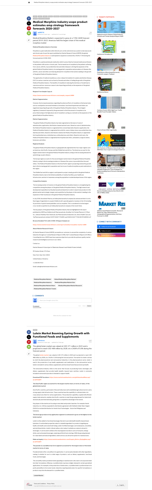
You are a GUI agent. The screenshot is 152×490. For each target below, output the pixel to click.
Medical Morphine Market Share (44, 285)
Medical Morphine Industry (43, 282)
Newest (89, 305)
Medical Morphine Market (42, 279)
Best (80, 305)
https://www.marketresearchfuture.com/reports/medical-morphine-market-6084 (59, 224)
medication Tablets (66, 16)
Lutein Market (38, 475)
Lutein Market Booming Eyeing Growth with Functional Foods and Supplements (61, 335)
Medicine (56, 16)
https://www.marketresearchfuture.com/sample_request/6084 (53, 95)
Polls (40, 16)
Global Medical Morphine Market (65, 279)
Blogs (50, 16)
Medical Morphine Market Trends (45, 288)
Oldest (84, 305)
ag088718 (41, 32)
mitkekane (41, 340)
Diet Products (77, 16)
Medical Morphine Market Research (70, 285)
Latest (45, 16)
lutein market (44, 355)
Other (85, 16)
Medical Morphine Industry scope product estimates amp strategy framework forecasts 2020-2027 (60, 25)
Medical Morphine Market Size (65, 282)
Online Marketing (44, 18)
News (35, 16)
